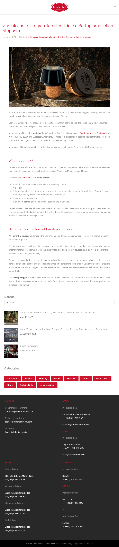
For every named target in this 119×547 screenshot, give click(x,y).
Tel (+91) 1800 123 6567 (73, 448)
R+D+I (57, 378)
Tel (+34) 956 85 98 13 (15, 479)
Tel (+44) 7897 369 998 (72, 526)
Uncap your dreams (29, 346)
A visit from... (102, 378)
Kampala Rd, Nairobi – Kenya (76, 414)
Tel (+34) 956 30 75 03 (15, 530)
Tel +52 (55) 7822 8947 (72, 503)
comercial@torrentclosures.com (19, 411)
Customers (12, 378)
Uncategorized (47, 385)
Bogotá (65, 476)
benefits (27, 178)
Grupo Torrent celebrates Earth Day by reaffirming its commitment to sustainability (57, 312)
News (10, 385)
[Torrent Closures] (59, 7)
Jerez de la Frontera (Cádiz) (17, 493)
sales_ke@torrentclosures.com (76, 424)
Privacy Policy (66, 544)
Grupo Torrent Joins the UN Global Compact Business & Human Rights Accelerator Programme (63, 329)
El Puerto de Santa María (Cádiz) (19, 476)
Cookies (89, 544)
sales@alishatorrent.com (73, 455)
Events (28, 378)
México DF (67, 499)
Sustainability (26, 385)
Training (43, 378)
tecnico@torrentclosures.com (18, 422)
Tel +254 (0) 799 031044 (73, 418)
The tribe (71, 378)
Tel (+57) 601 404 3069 (72, 479)
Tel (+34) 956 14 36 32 (15, 496)
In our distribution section (16, 432)
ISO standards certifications (92, 133)
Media (86, 378)
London (66, 523)
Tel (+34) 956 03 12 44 (15, 513)
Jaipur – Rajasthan (71, 444)
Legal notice (79, 544)
